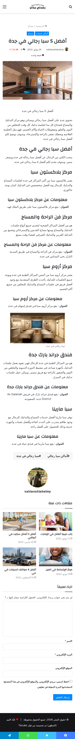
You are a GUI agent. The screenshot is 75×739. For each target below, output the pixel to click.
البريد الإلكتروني (63, 654)
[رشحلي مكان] (37, 7)
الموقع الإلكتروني (63, 668)
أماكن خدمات (42, 33)
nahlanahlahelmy (55, 49)
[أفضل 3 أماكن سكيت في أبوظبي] (19, 521)
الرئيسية (40, 26)
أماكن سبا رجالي (58, 456)
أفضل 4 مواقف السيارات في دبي (20, 571)
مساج (31, 26)
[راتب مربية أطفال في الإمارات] (55, 521)
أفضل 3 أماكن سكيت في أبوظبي (22, 536)
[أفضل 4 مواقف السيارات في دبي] (19, 556)
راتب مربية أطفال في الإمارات (56, 534)
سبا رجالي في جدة (28, 456)
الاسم (68, 641)
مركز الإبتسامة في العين (59, 569)
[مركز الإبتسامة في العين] (55, 556)
